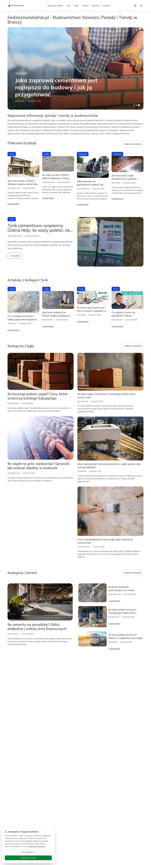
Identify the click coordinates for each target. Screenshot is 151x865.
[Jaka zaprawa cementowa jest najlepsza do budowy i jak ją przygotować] (75, 68)
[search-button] (135, 5)
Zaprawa (95, 6)
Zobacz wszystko (132, 144)
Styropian (106, 6)
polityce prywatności (37, 846)
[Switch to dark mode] (141, 6)
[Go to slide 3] (139, 105)
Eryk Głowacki (47, 320)
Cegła (76, 6)
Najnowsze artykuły (55, 6)
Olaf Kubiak (19, 101)
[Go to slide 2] (136, 105)
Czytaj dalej (14, 256)
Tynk (68, 6)
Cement (85, 6)
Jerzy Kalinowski (14, 188)
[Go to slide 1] (134, 105)
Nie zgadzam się (28, 852)
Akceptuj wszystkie (28, 858)
